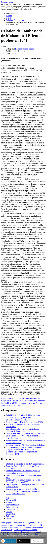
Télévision (10, 516)
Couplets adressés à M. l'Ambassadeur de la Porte (25, 445)
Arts (7, 498)
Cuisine (9, 511)
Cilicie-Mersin (6, 530)
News (42, 525)
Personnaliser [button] (37, 541)
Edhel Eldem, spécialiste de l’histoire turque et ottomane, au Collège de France (24, 416)
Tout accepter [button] (10, 541)
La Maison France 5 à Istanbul (18, 420)
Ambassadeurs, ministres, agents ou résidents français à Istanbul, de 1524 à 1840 (23, 448)
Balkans (28, 527)
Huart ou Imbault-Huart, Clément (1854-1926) (24, 422)
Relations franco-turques (24, 49)
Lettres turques (12, 507)
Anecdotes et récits (15, 527)
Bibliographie (37, 527)
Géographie (10, 509)
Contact (9, 518)
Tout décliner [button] (23, 541)
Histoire (9, 502)
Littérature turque (21, 525)
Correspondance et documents (25, 530)
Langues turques (12, 505)
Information (10, 514)
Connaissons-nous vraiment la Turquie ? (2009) (24, 433)
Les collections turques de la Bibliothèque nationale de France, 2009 (22, 430)
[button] (3, 541)
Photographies (11, 500)
